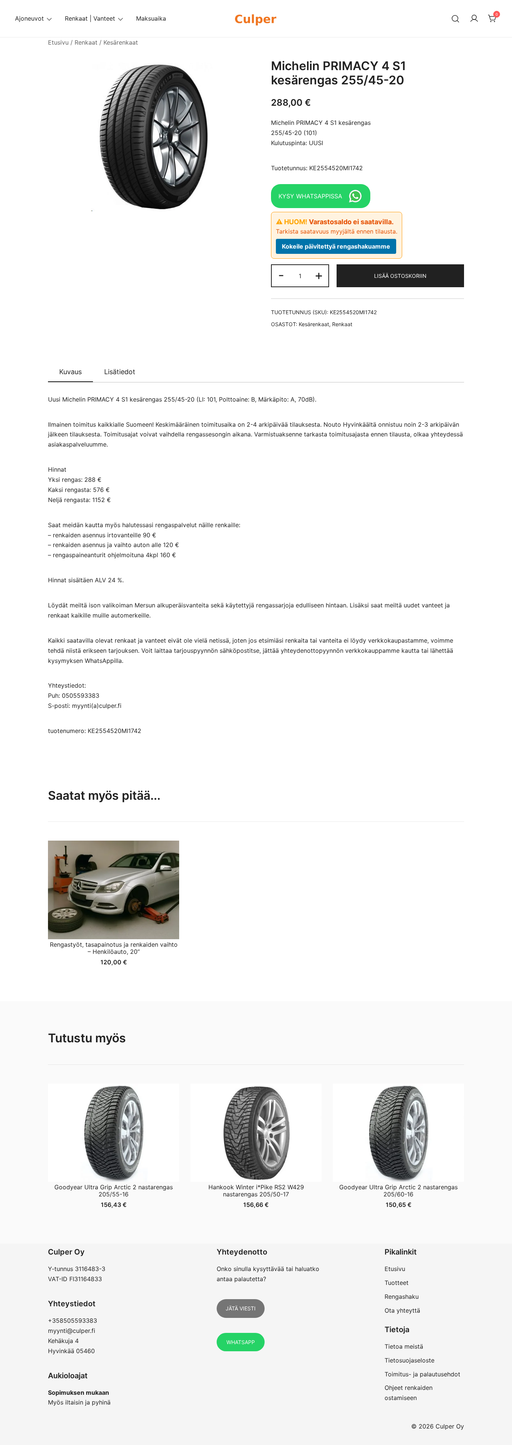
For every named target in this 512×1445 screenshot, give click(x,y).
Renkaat (86, 42)
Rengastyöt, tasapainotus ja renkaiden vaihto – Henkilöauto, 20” (114, 948)
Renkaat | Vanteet (90, 18)
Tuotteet (397, 1282)
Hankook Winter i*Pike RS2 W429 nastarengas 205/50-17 (256, 1190)
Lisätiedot (119, 372)
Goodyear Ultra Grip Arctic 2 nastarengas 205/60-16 (398, 1190)
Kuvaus (70, 372)
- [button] (281, 275)
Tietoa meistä (404, 1346)
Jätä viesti (241, 1308)
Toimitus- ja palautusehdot (422, 1374)
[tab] (70, 372)
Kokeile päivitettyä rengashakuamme (336, 246)
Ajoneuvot (29, 18)
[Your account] (474, 19)
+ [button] (318, 275)
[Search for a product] (455, 18)
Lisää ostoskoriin (400, 276)
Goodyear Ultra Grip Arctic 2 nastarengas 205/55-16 (113, 1190)
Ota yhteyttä (402, 1310)
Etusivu (58, 42)
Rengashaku (402, 1296)
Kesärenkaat (120, 42)
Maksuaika (151, 18)
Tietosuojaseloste (409, 1360)
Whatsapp (240, 1342)
